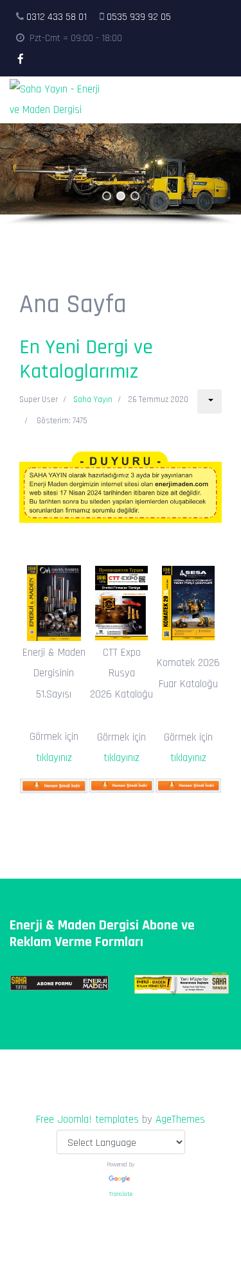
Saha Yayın (92, 399)
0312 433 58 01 (56, 17)
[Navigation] (225, 99)
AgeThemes (180, 1119)
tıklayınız (54, 758)
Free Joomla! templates (87, 1119)
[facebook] (20, 60)
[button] (106, 195)
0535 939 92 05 (139, 17)
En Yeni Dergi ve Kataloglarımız (86, 359)
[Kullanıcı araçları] (209, 401)
